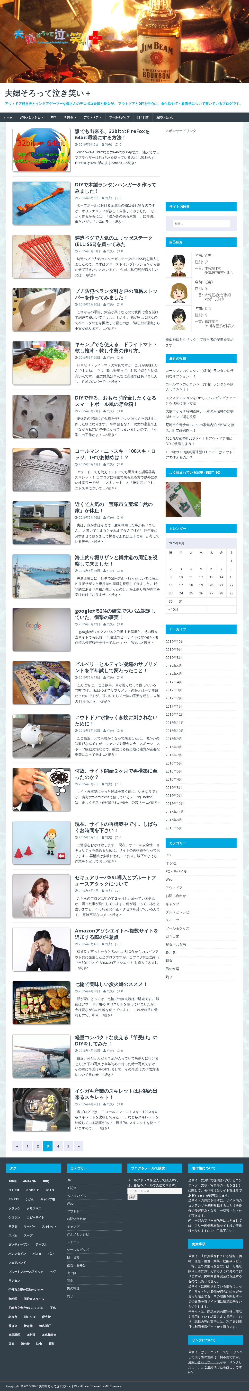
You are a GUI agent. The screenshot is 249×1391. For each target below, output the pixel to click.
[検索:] (201, 223)
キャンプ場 (47, 1199)
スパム (13, 1235)
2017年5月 (174, 673)
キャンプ (172, 904)
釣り (169, 976)
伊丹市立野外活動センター (26, 1289)
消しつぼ (30, 1317)
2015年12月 (175, 803)
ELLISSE (14, 1190)
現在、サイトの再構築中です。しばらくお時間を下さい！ (116, 827)
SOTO (49, 1190)
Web (169, 879)
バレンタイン (17, 1254)
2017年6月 (174, 665)
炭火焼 (46, 1317)
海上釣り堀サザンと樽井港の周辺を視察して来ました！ (116, 560)
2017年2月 (174, 698)
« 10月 (173, 609)
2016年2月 (174, 795)
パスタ (37, 1254)
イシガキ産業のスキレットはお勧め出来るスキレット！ (116, 1093)
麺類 (51, 1344)
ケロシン (14, 1217)
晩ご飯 (171, 952)
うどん (29, 1199)
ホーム (8, 117)
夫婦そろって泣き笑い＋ (55, 1386)
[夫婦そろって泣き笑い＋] (124, 80)
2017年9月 (174, 649)
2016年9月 (174, 738)
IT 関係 (68, 117)
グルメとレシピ (30, 117)
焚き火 (13, 1326)
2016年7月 (174, 755)
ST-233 (13, 1199)
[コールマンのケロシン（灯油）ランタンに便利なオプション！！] (183, 499)
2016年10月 (175, 730)
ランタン (14, 1280)
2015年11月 (175, 811)
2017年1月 (174, 706)
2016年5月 (174, 771)
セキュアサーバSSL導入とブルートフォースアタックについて (115, 880)
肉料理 (31, 1335)
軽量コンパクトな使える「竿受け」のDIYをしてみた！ (116, 1040)
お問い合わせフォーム (204, 1362)
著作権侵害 (49, 1335)
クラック (14, 1208)
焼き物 (28, 1326)
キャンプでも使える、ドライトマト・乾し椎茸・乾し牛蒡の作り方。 (116, 347)
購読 (132, 1197)
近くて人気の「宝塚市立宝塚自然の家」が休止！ (114, 507)
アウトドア (91, 117)
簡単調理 (14, 1335)
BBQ (46, 1181)
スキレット (49, 1226)
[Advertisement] (202, 163)
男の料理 (172, 968)
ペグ (53, 1271)
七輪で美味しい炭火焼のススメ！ (111, 984)
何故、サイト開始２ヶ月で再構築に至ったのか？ (116, 773)
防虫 (39, 1344)
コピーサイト (35, 1217)
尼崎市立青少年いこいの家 (26, 1308)
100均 (13, 1181)
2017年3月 (174, 690)
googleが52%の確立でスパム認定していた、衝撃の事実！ (115, 614)
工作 (53, 1308)
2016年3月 (174, 787)
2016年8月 (174, 747)
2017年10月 (175, 641)
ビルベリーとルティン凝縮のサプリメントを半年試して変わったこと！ (116, 667)
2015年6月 (174, 828)
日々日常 (143, 117)
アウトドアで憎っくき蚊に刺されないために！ (116, 720)
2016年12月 (175, 714)
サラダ (13, 1226)
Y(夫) (108, 144)
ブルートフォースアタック (26, 1271)
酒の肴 (25, 1344)
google (32, 1190)
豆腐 (11, 1344)
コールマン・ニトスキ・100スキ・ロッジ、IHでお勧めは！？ (115, 454)
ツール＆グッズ (119, 117)
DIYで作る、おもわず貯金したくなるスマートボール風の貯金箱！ (115, 400)
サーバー (30, 1226)
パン (51, 1254)
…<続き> (129, 162)
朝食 (169, 960)
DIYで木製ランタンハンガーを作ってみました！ (115, 187)
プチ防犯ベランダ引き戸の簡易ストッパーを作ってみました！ (116, 294)
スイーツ (172, 920)
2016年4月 (174, 779)
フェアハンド (17, 1263)
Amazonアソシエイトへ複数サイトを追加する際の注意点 (117, 933)
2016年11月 (175, 722)
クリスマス (34, 1208)
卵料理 (13, 1299)
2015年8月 (174, 819)
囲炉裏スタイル (34, 1299)
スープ (28, 1235)
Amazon (29, 1181)
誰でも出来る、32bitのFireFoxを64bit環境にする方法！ (112, 134)
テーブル (41, 1244)
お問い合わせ (165, 117)
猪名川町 (45, 1326)
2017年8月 (174, 657)
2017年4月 (174, 682)
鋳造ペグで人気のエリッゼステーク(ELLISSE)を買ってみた (114, 241)
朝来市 (13, 1317)
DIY (53, 117)
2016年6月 (174, 763)
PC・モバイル (176, 871)
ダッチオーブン (19, 1244)
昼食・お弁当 (176, 944)
